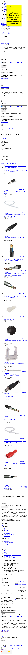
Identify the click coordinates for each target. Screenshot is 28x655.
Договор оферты (8, 556)
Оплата (6, 6)
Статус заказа (4, 138)
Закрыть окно (4, 78)
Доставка (6, 7)
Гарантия (6, 531)
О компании (7, 4)
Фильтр (3, 139)
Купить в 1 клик (5, 630)
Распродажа (7, 544)
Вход (5, 18)
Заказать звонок (5, 41)
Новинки (6, 541)
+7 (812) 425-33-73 (5, 24)
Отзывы (6, 11)
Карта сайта (7, 536)
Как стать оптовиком (9, 534)
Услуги (5, 3)
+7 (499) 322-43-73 (5, 26)
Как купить (7, 533)
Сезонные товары (8, 542)
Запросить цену (14, 648)
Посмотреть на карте (20, 599)
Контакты (6, 10)
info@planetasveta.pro (6, 25)
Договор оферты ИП (9, 557)
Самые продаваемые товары (8, 163)
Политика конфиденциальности (12, 555)
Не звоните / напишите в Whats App (11, 505)
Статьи (5, 9)
